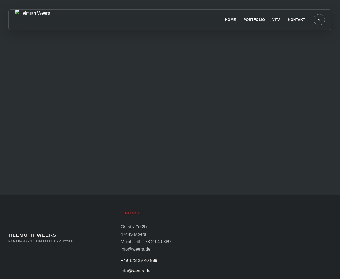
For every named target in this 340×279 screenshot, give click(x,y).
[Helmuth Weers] (84, 20)
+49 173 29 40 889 (139, 260)
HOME (230, 20)
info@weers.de (135, 270)
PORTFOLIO (254, 20)
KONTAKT (296, 20)
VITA (276, 20)
